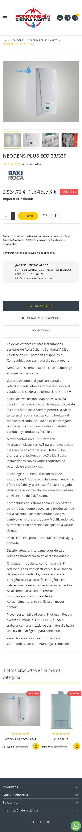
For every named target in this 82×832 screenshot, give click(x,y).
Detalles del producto (43, 318)
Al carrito (28, 215)
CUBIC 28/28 (61, 739)
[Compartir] (55, 216)
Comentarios (41, 330)
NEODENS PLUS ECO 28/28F (20, 739)
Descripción (44, 306)
